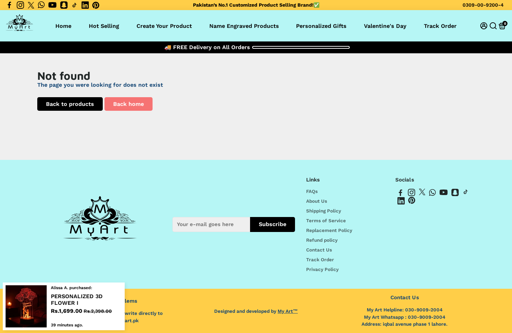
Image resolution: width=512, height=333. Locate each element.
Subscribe (272, 224)
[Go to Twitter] (31, 5)
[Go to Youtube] (52, 5)
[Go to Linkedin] (85, 5)
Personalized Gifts (321, 26)
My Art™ (288, 311)
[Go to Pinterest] (95, 5)
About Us (316, 201)
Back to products (70, 104)
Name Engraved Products (244, 26)
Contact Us (319, 250)
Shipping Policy (323, 211)
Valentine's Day (385, 26)
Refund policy (322, 240)
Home (63, 26)
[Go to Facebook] (9, 5)
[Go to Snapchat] (64, 5)
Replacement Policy (329, 230)
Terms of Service (326, 220)
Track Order (440, 26)
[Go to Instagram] (20, 5)
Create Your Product (164, 26)
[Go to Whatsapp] (41, 5)
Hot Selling (104, 26)
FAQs (312, 191)
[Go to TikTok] (74, 5)
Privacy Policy (322, 269)
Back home (128, 104)
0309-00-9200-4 (483, 5)
